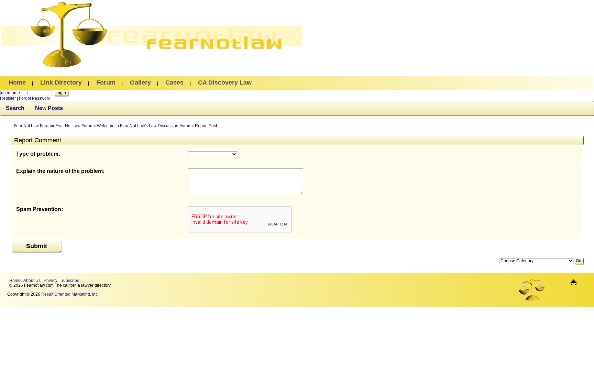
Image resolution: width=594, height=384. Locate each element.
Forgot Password (35, 98)
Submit (36, 246)
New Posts (49, 108)
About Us (32, 280)
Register (8, 98)
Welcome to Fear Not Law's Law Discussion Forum (144, 125)
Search (15, 108)
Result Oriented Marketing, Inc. (70, 294)
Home (15, 280)
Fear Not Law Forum (33, 125)
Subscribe (69, 280)
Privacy (50, 280)
